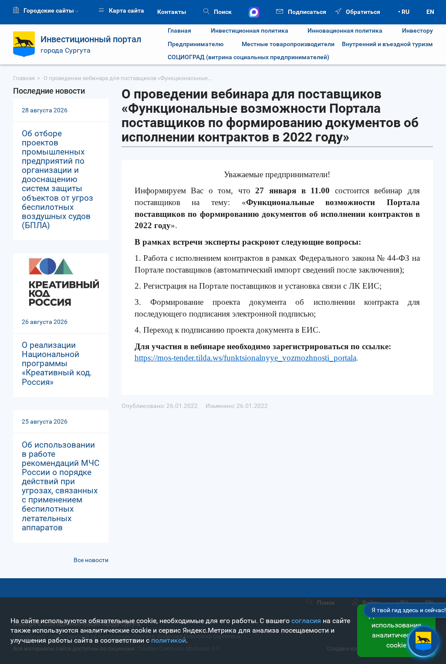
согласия (306, 621)
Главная (179, 30)
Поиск (222, 11)
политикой (168, 640)
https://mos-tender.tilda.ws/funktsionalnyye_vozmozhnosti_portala (245, 357)
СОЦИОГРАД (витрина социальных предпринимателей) (248, 57)
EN (430, 11)
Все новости (91, 559)
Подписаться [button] (306, 11)
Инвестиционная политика (249, 30)
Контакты (171, 11)
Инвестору (417, 30)
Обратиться (362, 11)
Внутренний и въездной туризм (387, 44)
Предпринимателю (195, 44)
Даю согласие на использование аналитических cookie (396, 630)
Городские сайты (48, 10)
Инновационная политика (344, 30)
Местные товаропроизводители (282, 44)
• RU (403, 11)
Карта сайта (126, 10)
